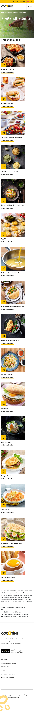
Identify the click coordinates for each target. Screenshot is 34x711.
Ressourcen (5, 667)
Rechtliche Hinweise (7, 677)
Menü (30, 6)
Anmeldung (15, 1)
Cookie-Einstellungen (29, 694)
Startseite (4, 659)
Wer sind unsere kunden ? (9, 663)
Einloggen (22, 1)
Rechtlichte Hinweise (15, 695)
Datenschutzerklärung (8, 674)
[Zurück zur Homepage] (7, 6)
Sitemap (3, 670)
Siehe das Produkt (7, 72)
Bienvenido (4, 12)
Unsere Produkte (12, 12)
